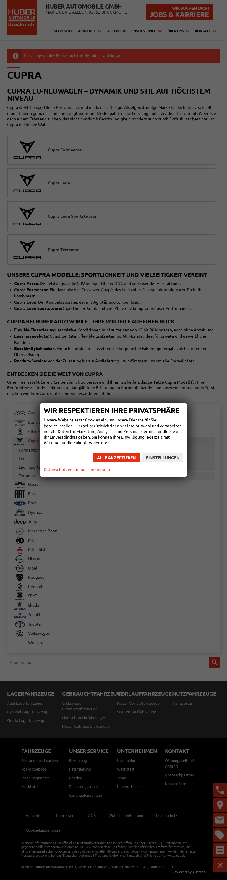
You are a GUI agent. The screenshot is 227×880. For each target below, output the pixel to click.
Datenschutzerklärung (64, 469)
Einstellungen (163, 457)
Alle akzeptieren (116, 457)
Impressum (100, 469)
